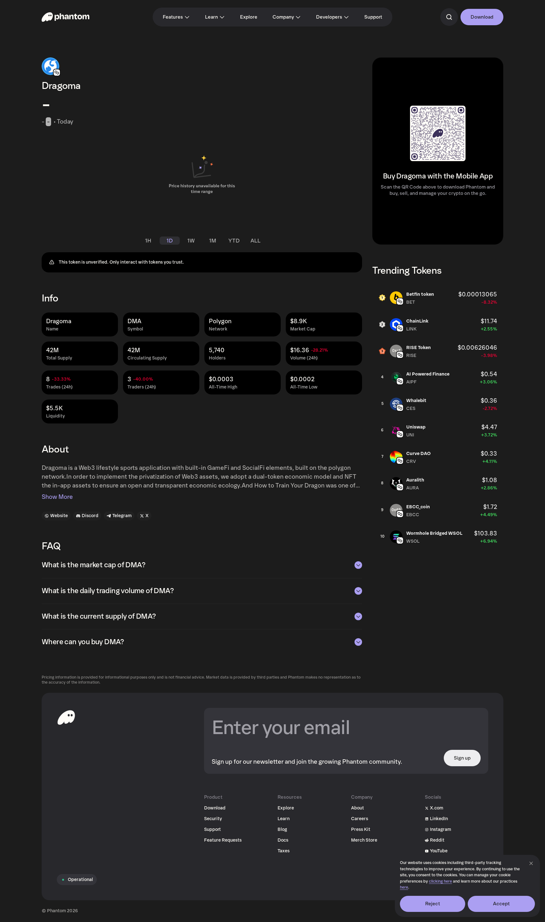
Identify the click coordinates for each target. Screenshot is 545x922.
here (404, 887)
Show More (57, 496)
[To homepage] (66, 717)
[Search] (449, 17)
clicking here (440, 881)
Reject (432, 904)
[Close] (531, 863)
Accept (501, 904)
